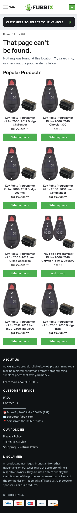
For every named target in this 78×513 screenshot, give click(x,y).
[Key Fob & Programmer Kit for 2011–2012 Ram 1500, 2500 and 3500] (20, 300)
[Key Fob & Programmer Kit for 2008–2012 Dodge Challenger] (20, 96)
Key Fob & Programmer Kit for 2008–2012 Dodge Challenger (20, 121)
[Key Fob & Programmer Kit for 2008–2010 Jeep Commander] (58, 164)
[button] (71, 7)
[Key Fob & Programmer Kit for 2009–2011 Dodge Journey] (20, 164)
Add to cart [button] (58, 273)
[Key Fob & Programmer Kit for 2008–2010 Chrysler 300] (58, 96)
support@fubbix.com (20, 416)
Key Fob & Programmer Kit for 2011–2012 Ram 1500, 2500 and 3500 (20, 325)
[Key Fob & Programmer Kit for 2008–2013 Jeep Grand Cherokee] (20, 232)
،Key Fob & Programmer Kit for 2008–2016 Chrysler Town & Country (57, 257)
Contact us (10, 403)
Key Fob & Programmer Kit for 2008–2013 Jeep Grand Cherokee (20, 257)
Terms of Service (14, 442)
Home (6, 34)
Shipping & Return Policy (20, 447)
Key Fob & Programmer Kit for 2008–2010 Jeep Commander (57, 189)
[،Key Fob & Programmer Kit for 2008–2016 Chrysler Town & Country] (58, 232)
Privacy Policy (12, 436)
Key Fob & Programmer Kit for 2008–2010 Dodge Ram (58, 325)
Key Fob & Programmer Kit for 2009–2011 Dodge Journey (20, 189)
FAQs (6, 397)
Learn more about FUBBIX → (21, 382)
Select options (20, 137)
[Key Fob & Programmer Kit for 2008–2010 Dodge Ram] (58, 300)
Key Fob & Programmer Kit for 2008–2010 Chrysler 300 (58, 121)
